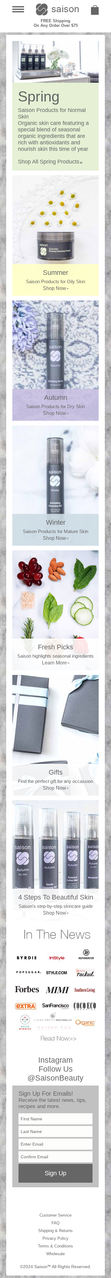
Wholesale (55, 1253)
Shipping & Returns (55, 1230)
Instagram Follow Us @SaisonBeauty (55, 1069)
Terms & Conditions (55, 1246)
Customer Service (55, 1215)
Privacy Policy (55, 1238)
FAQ (55, 1223)
